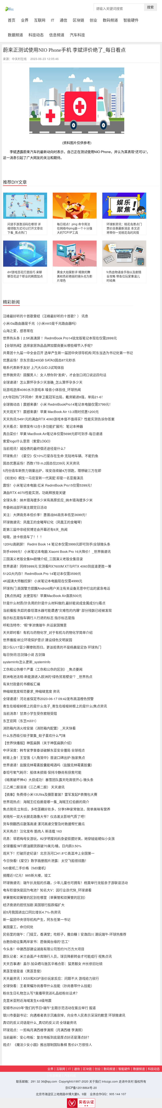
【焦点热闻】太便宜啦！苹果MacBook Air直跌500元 (42, 595)
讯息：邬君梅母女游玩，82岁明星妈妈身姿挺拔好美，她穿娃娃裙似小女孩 (59, 838)
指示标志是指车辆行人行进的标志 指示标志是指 (39, 617)
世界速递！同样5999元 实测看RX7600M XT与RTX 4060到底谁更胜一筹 (57, 566)
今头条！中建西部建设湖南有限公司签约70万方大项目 (43, 948)
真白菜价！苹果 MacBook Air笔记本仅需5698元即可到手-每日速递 (53, 433)
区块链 (78, 19)
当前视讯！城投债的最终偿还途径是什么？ (35, 448)
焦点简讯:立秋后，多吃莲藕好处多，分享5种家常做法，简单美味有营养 (56, 809)
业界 (24, 19)
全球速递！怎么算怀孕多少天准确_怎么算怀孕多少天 (42, 382)
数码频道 (110, 19)
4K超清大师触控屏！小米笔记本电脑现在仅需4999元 (42, 580)
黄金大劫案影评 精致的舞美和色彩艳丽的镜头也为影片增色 (74, 276)
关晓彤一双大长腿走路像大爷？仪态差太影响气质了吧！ (45, 816)
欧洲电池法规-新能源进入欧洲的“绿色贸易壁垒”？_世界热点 (47, 676)
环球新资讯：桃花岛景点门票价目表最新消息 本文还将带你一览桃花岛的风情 (124, 228)
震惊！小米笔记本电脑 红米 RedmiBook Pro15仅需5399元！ (48, 485)
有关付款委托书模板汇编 (21, 684)
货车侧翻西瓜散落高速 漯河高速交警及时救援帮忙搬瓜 (44, 823)
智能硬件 (131, 19)
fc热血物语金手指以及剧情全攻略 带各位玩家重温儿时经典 (124, 276)
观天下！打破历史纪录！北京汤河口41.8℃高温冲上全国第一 (48, 853)
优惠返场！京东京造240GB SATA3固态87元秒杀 (39, 360)
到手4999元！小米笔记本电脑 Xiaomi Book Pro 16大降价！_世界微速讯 (57, 551)
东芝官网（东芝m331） (20, 720)
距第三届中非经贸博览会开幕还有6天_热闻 (35, 529)
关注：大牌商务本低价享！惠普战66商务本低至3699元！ (46, 514)
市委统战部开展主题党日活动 (25, 507)
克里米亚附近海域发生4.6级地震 (27, 1000)
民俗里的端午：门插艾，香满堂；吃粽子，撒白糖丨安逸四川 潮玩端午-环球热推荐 (64, 934)
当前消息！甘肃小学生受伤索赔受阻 (30, 713)
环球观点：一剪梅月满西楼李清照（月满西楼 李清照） (44, 1029)
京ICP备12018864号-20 (81, 1087)
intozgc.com (110, 1081)
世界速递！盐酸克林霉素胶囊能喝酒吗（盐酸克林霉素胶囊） (48, 764)
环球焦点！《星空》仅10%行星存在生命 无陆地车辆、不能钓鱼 (50, 455)
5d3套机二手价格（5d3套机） (25, 868)
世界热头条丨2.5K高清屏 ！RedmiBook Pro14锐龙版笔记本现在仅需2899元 (60, 338)
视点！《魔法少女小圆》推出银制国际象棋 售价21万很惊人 (47, 1044)
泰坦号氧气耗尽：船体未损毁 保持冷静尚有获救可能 (42, 772)
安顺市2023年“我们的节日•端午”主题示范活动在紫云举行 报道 (49, 1007)
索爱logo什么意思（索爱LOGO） (28, 441)
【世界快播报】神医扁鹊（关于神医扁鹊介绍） (38, 742)
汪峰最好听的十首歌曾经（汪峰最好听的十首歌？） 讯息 (45, 316)
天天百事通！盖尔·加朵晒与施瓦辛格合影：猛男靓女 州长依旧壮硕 (53, 963)
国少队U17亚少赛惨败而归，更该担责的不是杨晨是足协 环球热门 (52, 647)
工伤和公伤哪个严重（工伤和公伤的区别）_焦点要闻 (42, 669)
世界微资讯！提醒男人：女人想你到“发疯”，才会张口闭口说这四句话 (54, 374)
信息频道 (56, 34)
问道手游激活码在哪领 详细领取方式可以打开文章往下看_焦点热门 (25, 228)
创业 (93, 19)
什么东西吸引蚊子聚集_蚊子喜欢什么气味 (34, 735)
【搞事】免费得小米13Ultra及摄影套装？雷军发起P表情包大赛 (50, 794)
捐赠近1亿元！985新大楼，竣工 (27, 875)
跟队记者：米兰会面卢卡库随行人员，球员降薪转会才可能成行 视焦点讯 (57, 956)
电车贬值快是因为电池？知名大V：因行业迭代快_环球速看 (47, 890)
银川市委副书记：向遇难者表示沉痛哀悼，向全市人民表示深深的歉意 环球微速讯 (64, 1015)
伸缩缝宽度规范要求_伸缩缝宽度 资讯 (31, 691)
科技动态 (36, 34)
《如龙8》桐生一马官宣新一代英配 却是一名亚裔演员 (43, 477)
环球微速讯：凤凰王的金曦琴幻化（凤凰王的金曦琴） (43, 522)
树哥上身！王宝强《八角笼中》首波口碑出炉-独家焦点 (44, 757)
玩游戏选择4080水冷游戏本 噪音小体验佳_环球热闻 (42, 389)
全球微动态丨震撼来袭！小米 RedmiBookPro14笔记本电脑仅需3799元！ (57, 404)
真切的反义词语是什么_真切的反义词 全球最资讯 (40, 1022)
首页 (13, 19)
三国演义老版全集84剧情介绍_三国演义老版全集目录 (43, 558)
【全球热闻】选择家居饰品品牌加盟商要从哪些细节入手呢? (48, 345)
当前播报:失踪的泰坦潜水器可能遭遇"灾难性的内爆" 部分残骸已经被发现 (57, 610)
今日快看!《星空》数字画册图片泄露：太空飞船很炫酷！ (45, 860)
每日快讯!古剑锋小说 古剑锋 (24, 654)
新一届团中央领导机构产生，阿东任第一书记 (36, 919)
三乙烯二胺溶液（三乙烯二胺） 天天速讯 (34, 787)
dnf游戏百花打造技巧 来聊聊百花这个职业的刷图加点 (25, 274)
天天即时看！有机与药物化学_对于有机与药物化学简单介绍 (48, 632)
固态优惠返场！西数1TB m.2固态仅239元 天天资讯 (41, 463)
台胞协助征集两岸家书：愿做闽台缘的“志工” (36, 941)
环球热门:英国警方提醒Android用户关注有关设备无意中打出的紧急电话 (56, 588)
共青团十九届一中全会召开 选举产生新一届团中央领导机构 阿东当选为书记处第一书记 (68, 352)
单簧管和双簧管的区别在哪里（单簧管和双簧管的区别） (45, 897)
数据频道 (15, 34)
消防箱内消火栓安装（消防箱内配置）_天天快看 (39, 728)
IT (52, 19)
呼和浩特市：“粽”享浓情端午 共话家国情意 (35, 625)
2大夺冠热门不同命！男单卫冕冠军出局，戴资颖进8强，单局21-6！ (54, 396)
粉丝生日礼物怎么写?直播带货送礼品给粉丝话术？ (41, 993)
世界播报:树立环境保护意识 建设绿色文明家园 (37, 639)
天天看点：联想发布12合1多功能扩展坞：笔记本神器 (43, 426)
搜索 (150, 7)
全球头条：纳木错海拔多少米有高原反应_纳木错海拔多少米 (48, 500)
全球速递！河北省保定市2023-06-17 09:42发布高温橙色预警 (48, 698)
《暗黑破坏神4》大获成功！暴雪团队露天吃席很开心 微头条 (48, 779)
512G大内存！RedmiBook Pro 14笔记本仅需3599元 (42, 573)
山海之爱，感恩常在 (18, 330)
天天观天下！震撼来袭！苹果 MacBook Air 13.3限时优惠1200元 (51, 411)
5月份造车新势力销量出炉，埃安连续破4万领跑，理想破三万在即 (52, 470)
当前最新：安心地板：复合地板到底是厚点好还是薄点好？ (47, 1037)
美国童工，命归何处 (18, 926)
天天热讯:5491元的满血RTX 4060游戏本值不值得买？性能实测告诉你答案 (59, 419)
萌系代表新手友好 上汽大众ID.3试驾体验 (33, 367)
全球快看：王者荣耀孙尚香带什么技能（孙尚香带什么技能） (48, 985)
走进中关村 (126, 1081)
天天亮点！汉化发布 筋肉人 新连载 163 (32, 831)
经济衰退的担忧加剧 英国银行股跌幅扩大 (34, 904)
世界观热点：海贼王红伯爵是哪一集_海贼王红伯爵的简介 (46, 801)
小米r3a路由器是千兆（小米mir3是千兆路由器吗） (40, 323)
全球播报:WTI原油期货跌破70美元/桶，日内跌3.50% (42, 845)
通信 (63, 19)
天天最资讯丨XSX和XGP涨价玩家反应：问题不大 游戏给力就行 (51, 978)
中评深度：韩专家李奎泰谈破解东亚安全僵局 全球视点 (44, 750)
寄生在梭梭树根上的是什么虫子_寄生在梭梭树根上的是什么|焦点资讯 (55, 706)
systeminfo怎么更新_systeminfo (26, 661)
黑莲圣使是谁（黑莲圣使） (23, 971)
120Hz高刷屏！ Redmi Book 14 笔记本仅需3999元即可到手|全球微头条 (56, 544)
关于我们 (95, 1081)
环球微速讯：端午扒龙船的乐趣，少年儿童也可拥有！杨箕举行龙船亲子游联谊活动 (65, 882)
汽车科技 (77, 34)
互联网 (39, 19)
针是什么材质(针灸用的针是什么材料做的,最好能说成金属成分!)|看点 (54, 603)
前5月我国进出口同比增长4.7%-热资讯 (32, 912)
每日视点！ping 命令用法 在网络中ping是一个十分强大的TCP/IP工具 (74, 228)
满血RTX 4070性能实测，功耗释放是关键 (34, 492)
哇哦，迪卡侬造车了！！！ (23, 536)
